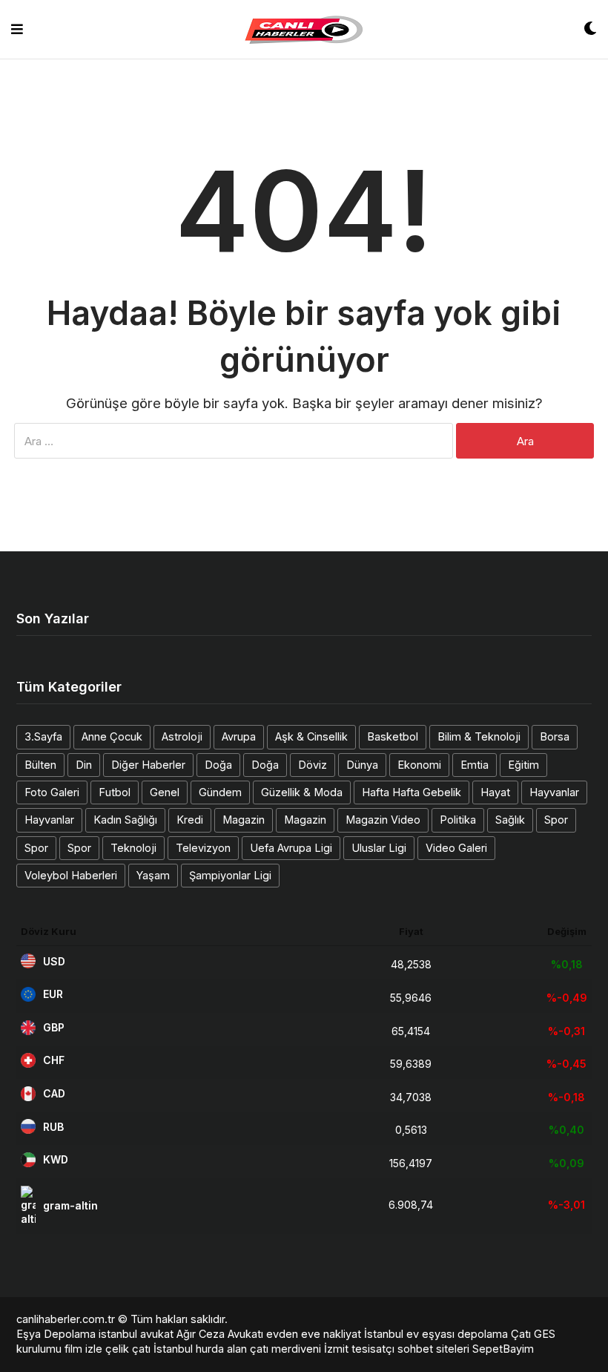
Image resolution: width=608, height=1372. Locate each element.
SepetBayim (503, 1348)
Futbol (114, 792)
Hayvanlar (554, 792)
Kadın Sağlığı (125, 819)
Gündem (220, 792)
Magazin (243, 819)
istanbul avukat (136, 1333)
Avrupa (239, 736)
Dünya (362, 764)
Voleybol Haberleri (70, 875)
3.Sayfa (43, 736)
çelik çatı (128, 1348)
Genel (164, 792)
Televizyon (203, 847)
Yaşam (153, 875)
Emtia (474, 764)
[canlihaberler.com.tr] (303, 30)
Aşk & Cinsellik (311, 736)
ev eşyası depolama (457, 1333)
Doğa (218, 764)
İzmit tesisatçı (359, 1348)
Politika (458, 819)
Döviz (312, 764)
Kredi (189, 819)
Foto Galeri (51, 792)
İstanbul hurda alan (200, 1348)
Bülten (40, 764)
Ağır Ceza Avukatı (219, 1333)
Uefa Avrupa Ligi (291, 847)
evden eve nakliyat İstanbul (334, 1333)
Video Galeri (456, 847)
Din (84, 764)
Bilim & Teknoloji (479, 736)
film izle (83, 1348)
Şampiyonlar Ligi (230, 875)
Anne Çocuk (112, 736)
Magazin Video (383, 819)
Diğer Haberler (148, 764)
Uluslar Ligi (378, 847)
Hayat (495, 792)
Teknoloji (133, 847)
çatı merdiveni (285, 1348)
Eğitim (523, 764)
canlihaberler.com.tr (65, 1319)
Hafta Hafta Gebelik (411, 792)
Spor (556, 819)
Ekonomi (419, 764)
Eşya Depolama (56, 1333)
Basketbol (392, 736)
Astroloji (182, 736)
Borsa (554, 736)
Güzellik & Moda (302, 792)
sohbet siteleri (433, 1348)
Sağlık (510, 819)
